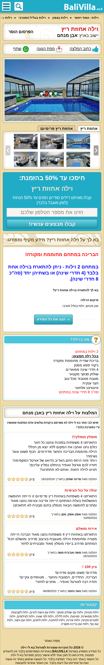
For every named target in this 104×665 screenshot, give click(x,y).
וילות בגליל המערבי (32, 17)
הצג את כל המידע (51, 319)
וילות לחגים (40, 620)
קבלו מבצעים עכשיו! (52, 224)
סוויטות (75, 616)
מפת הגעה (46, 49)
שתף (17, 49)
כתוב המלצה (80, 49)
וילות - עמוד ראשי (86, 17)
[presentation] (8, 150)
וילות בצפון (60, 17)
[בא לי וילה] (83, 7)
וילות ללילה (62, 616)
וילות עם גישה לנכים (42, 612)
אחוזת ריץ (88, 128)
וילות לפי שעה (45, 616)
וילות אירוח (73, 620)
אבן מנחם (67, 35)
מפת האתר (52, 641)
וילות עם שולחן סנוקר (70, 612)
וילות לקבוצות (19, 612)
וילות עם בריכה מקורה (75, 624)
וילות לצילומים (26, 616)
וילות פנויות (91, 612)
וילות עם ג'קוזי (23, 620)
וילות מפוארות (89, 616)
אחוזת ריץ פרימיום (56, 128)
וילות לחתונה (57, 620)
